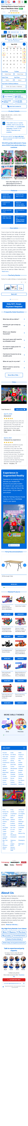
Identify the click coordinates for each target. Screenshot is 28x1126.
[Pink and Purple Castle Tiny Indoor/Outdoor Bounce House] (7, 665)
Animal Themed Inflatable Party (20, 220)
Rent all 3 (14, 294)
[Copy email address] (23, 983)
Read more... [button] (5, 271)
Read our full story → (12, 924)
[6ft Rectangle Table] (14, 564)
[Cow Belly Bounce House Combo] (7, 643)
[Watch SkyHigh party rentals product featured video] (14, 524)
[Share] (22, 32)
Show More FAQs (13, 375)
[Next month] (24, 44)
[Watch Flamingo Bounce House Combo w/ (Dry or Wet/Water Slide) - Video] (14, 394)
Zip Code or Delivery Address (10, 83)
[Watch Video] (5, 32)
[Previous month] (3, 44)
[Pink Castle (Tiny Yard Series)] (21, 688)
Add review (19, 409)
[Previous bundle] (21, 282)
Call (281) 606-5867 (15, 979)
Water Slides (8, 4)
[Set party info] (19, 2)
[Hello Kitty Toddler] (21, 599)
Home (2, 4)
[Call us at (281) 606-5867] (8, 2)
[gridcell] (3, 50)
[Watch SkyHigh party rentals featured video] (14, 796)
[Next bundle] (25, 282)
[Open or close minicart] (25, 2)
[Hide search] (5, 2)
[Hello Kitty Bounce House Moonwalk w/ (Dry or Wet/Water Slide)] (7, 688)
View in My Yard (19, 136)
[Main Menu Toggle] (2, 2)
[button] (24, 16)
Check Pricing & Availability (14, 91)
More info (19, 584)
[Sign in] (22, 2)
